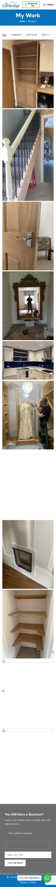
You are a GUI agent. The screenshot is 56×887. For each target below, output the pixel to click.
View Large (51, 42)
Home (22, 21)
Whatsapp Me (32, 4)
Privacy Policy (28, 882)
